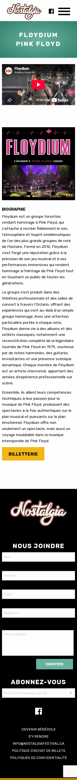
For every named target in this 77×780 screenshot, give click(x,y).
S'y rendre (38, 736)
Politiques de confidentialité (38, 758)
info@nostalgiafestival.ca (38, 743)
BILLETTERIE (23, 454)
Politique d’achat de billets (38, 751)
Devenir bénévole (39, 729)
